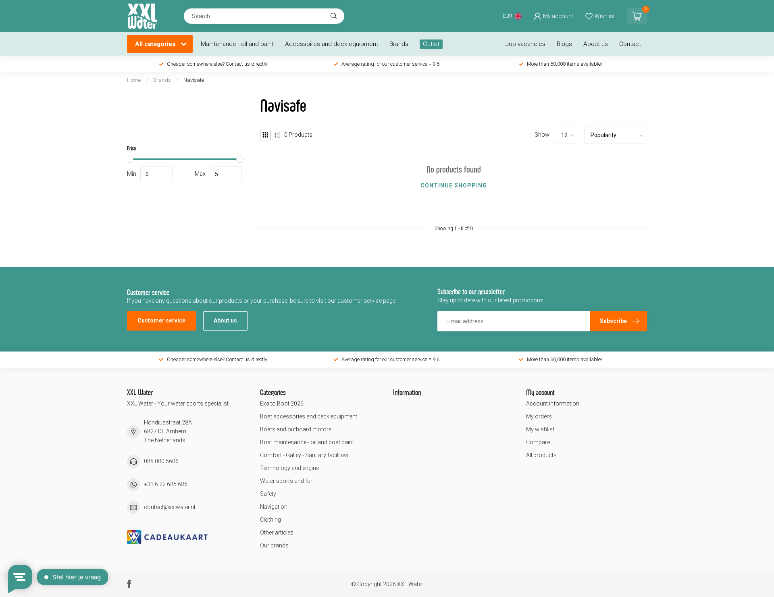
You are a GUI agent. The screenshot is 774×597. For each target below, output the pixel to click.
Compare (538, 442)
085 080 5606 (161, 461)
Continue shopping (453, 185)
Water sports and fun (287, 481)
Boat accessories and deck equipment (308, 416)
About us (595, 44)
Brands (398, 44)
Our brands (274, 545)
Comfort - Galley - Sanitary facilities (304, 455)
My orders (539, 416)
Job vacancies (525, 44)
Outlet (431, 44)
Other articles (276, 532)
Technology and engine (289, 468)
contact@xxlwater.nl (169, 507)
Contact (630, 44)
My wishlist (540, 429)
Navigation (273, 506)
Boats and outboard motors (296, 429)
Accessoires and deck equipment (331, 44)
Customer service (161, 320)
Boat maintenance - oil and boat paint (307, 442)
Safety (268, 494)
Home (134, 80)
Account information (552, 403)
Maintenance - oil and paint (237, 44)
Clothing (270, 519)
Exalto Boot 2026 (282, 403)
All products (541, 455)
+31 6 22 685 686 (165, 484)
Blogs (564, 44)
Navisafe (193, 80)
